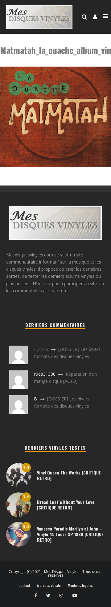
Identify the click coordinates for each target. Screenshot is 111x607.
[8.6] (18, 545)
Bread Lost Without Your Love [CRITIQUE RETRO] (65, 505)
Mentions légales (80, 585)
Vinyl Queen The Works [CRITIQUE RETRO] (69, 475)
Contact (24, 585)
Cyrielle (41, 349)
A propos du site (49, 585)
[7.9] (18, 486)
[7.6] (18, 515)
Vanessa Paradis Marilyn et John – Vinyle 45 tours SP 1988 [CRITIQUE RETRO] (70, 534)
